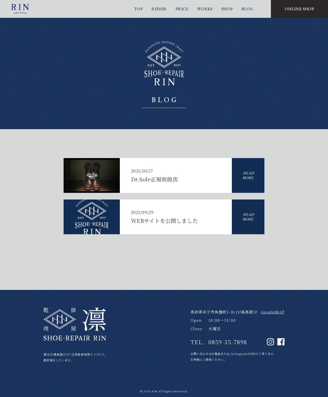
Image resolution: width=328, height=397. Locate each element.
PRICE (182, 9)
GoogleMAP (272, 312)
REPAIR (159, 9)
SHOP (227, 9)
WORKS (205, 9)
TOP (138, 9)
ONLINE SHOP (299, 9)
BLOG (247, 9)
